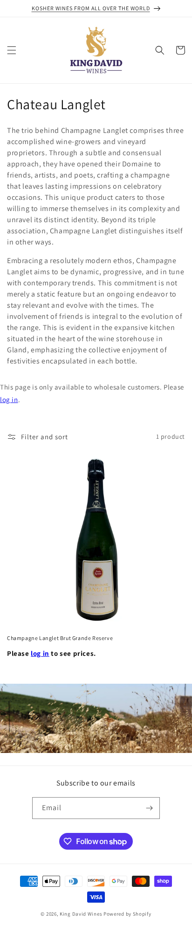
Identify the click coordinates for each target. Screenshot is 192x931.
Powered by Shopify (127, 914)
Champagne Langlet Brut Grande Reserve (60, 637)
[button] (11, 50)
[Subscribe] (149, 808)
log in (9, 399)
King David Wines (81, 914)
